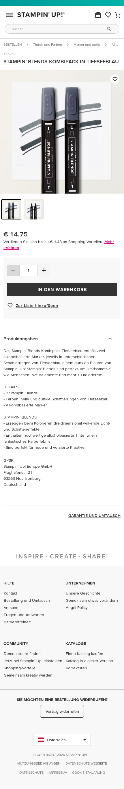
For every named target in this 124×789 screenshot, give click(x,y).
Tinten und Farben (47, 44)
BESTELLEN (12, 44)
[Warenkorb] (117, 15)
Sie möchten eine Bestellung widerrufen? (62, 699)
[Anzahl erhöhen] (43, 270)
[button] (98, 15)
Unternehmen (80, 583)
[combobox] (62, 29)
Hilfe (8, 583)
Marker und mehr (87, 44)
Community (15, 643)
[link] (108, 15)
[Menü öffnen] (9, 15)
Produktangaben (20, 338)
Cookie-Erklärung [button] (88, 772)
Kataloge (75, 643)
